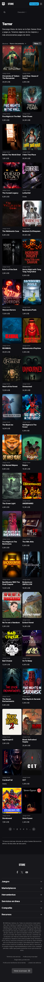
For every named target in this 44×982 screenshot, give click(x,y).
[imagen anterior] (10, 829)
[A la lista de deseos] (19, 47)
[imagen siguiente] (33, 829)
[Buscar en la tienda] (4, 12)
